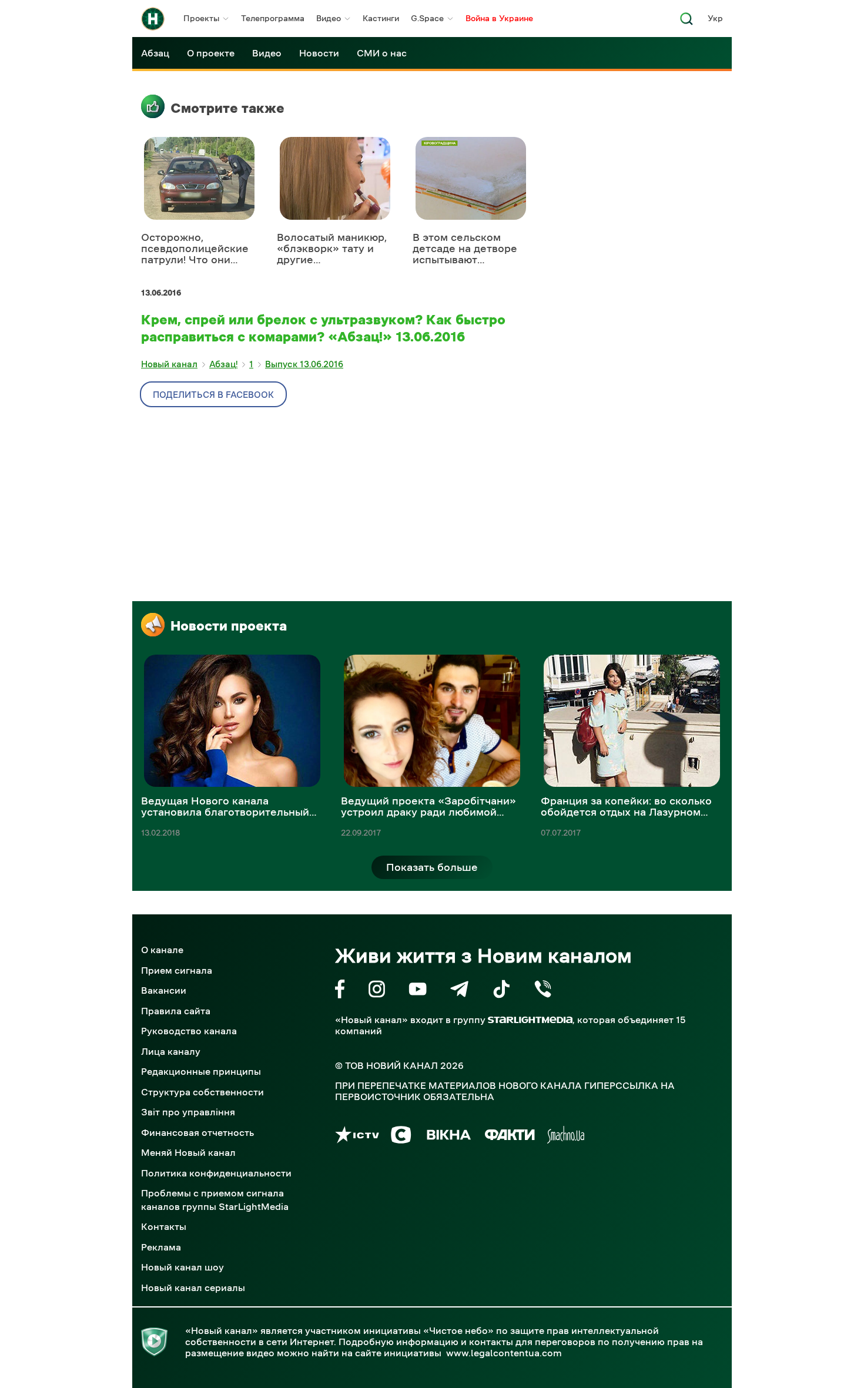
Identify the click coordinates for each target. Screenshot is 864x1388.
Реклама (161, 1247)
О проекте (211, 53)
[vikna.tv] (448, 1137)
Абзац (155, 53)
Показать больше (432, 867)
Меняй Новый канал (188, 1152)
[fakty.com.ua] (510, 1137)
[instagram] (377, 991)
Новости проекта (228, 626)
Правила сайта (175, 1010)
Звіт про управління (188, 1112)
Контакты (163, 1226)
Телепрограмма (272, 18)
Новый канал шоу (182, 1267)
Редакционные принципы (201, 1071)
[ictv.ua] (357, 1137)
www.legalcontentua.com (504, 1352)
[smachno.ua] (566, 1137)
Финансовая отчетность (197, 1132)
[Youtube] (417, 991)
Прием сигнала (176, 970)
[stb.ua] (401, 1137)
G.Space (427, 18)
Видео (328, 18)
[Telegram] (459, 991)
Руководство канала (189, 1030)
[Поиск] (686, 22)
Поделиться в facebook (213, 394)
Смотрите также (227, 108)
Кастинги (381, 18)
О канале (162, 949)
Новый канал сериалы (193, 1287)
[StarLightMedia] (530, 1020)
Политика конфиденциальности (216, 1173)
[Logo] (153, 19)
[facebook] (340, 991)
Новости (319, 53)
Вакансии (163, 990)
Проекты (201, 18)
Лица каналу (170, 1051)
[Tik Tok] (501, 991)
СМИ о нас (382, 53)
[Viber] (542, 991)
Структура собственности (202, 1092)
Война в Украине (499, 18)
